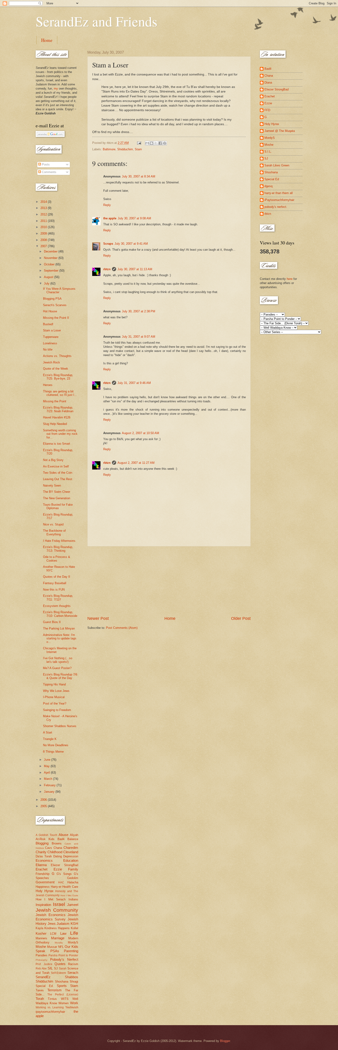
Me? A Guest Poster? (57, 668)
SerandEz (43, 977)
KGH (74, 923)
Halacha (72, 882)
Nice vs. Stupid (53, 524)
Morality (59, 942)
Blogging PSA (52, 298)
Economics (44, 860)
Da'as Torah (44, 856)
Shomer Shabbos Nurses (59, 726)
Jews (52, 923)
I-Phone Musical (54, 697)
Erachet (41, 869)
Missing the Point (54, 401)
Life (74, 933)
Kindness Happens (57, 928)
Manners (41, 938)
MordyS (73, 942)
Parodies (41, 955)
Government (45, 882)
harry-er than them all (278, 193)
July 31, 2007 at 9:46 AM (134, 383)
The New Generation (56, 498)
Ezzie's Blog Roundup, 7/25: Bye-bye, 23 (58, 376)
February (50, 785)
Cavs (48, 848)
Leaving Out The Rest (57, 479)
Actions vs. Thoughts (57, 356)
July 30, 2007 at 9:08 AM (134, 218)
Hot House (50, 311)
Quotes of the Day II (56, 576)
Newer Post (98, 618)
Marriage (57, 938)
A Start (47, 732)
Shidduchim (125, 149)
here (289, 279)
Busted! (48, 324)
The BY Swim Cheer (56, 491)
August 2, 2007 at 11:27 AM (136, 462)
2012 (44, 214)
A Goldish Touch (46, 835)
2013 (44, 208)
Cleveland (70, 852)
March (48, 778)
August (49, 277)
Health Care (70, 886)
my (56, 88)
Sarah (62, 968)
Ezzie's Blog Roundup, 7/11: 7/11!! (58, 597)
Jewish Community (57, 910)
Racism (73, 964)
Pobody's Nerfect (64, 959)
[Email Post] (139, 143)
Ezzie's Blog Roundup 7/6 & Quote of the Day (60, 676)
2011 (44, 221)
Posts (45, 164)
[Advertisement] (169, 581)
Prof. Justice (44, 964)
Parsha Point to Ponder (63, 955)
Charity (41, 852)
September (51, 270)
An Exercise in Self (56, 466)
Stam (138, 149)
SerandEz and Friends (96, 21)
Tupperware (50, 337)
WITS (65, 999)
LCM (53, 933)
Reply (107, 205)
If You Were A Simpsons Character (59, 290)
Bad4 (60, 839)
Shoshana (61, 981)
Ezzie (58, 869)
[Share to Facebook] (160, 143)
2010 (44, 227)
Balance (72, 839)
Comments (48, 172)
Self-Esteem (58, 973)
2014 (44, 201)
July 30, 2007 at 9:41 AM (131, 243)
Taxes (40, 990)
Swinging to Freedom (57, 710)
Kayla (39, 928)
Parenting (71, 951)
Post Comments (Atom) (121, 627)
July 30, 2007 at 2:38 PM (138, 311)
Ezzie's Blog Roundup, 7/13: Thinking (58, 548)
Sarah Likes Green (276, 165)
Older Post (241, 618)
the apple (109, 218)
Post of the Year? (54, 703)
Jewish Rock (51, 362)
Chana (58, 848)
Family (73, 869)
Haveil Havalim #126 (56, 417)
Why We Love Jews (56, 691)
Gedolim (72, 878)
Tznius (52, 999)
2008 (44, 240)
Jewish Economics (51, 915)
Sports (62, 986)
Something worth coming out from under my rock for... (60, 434)
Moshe (41, 946)
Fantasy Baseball (54, 583)
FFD (267, 110)
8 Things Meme (53, 751)
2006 (44, 799)
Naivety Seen (52, 485)
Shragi (74, 981)
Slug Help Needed (55, 424)
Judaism (63, 923)
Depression (70, 856)
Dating (57, 856)
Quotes (60, 964)
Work (74, 1003)
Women (63, 1003)
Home (46, 40)
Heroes (47, 385)
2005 (44, 806)
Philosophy (41, 960)
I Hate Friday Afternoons (59, 540)
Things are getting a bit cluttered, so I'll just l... (60, 393)
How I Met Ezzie (69, 895)
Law (63, 933)
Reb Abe (41, 968)
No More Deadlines (55, 745)
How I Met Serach (51, 899)
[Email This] (147, 143)
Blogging (42, 843)
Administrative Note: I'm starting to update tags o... (59, 638)
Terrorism (54, 990)
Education (70, 860)
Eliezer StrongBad (64, 865)
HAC (61, 882)
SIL (50, 968)
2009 (44, 233)
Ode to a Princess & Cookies (56, 558)
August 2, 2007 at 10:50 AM (140, 433)
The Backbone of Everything (54, 532)
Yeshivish (71, 1007)
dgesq (268, 186)
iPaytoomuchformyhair (279, 200)
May (47, 766)
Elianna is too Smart (56, 443)
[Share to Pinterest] (164, 143)
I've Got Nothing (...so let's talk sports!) (57, 659)
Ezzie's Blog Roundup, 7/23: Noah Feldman (58, 409)
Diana (268, 82)
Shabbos (71, 977)
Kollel (74, 928)
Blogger (225, 1041)
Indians (73, 899)
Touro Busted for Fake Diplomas (58, 506)
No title (47, 349)
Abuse (63, 835)
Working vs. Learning (50, 1007)
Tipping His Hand (54, 684)
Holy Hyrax (45, 891)
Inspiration (43, 905)
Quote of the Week (55, 368)
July (47, 283)
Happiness (43, 886)
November (51, 258)
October (49, 264)
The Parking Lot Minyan (59, 628)
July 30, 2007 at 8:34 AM (138, 176)
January (49, 791)
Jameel (72, 905)
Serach (72, 973)
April (47, 772)
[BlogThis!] (151, 143)
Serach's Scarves (54, 305)
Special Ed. (45, 986)
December (51, 251)
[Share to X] (156, 143)
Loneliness (50, 343)
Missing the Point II (56, 317)
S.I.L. (268, 151)
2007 (44, 246)
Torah (40, 999)
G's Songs (64, 874)
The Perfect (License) (62, 994)
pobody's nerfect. (275, 207)
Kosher (41, 933)
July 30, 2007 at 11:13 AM (134, 269)
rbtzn (107, 269)
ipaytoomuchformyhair (50, 1011)
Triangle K (50, 739)
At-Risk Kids (45, 839)
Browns (57, 843)
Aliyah (74, 835)
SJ (56, 968)
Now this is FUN (54, 589)
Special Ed (271, 179)
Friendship (42, 874)
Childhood (54, 852)
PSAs (54, 951)
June (47, 759)
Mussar (52, 946)
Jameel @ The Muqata (279, 131)
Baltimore (109, 149)
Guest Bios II (52, 622)
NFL (61, 946)
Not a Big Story (53, 460)
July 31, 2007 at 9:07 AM (138, 336)
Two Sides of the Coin (57, 472)
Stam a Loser (52, 330)
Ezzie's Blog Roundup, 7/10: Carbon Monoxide (60, 613)
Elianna (41, 865)
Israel (59, 904)
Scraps (108, 243)
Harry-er (56, 886)
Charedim (70, 848)
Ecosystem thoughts (57, 606)
